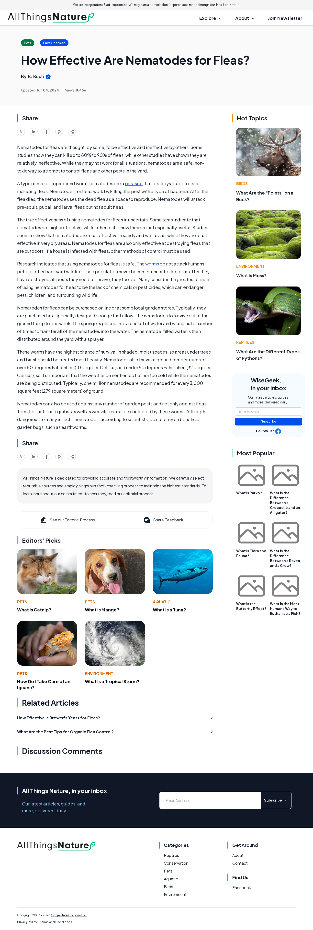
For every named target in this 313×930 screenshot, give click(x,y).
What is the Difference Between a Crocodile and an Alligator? (285, 503)
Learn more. (231, 5)
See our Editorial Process (72, 519)
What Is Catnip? (34, 609)
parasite (134, 183)
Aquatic (162, 601)
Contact (240, 863)
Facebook (241, 887)
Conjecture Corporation (69, 915)
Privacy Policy (27, 922)
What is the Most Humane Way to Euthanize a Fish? (285, 608)
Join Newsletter (285, 18)
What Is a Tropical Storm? (112, 681)
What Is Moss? (251, 275)
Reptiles (245, 342)
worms (152, 263)
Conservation (176, 863)
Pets (22, 601)
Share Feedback (168, 519)
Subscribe (268, 421)
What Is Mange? (102, 609)
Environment (99, 673)
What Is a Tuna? (169, 609)
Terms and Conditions (56, 922)
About (238, 855)
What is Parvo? (249, 493)
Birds (242, 183)
